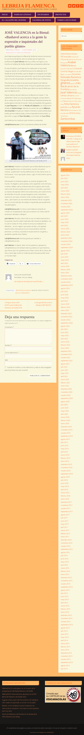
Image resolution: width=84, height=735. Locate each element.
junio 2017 (64, 521)
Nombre (8, 345)
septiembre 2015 (67, 587)
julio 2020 (64, 405)
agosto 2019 (65, 439)
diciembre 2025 (66, 200)
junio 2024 (64, 257)
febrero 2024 (65, 269)
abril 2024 (64, 263)
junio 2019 (64, 445)
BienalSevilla (11, 53)
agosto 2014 (65, 628)
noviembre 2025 (66, 203)
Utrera (72, 113)
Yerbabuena (64, 116)
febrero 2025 (65, 232)
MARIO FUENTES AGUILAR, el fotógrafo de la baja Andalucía (73, 152)
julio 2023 (64, 291)
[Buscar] (79, 36)
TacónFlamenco (73, 110)
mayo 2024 (65, 260)
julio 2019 (64, 442)
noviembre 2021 (66, 354)
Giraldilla (74, 80)
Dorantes (76, 74)
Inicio (68, 158)
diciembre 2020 (66, 389)
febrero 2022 (65, 345)
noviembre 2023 (66, 279)
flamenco (76, 77)
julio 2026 (64, 178)
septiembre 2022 (67, 323)
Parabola (42, 732)
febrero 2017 (65, 533)
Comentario (9, 327)
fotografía (65, 80)
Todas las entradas (23, 53)
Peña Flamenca (71, 104)
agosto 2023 (65, 288)
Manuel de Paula (72, 98)
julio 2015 (64, 593)
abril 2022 (64, 339)
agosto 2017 (65, 515)
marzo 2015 (65, 606)
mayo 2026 (65, 185)
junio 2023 (64, 295)
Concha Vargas (67, 71)
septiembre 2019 (67, 436)
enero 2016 (65, 574)
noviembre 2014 (66, 618)
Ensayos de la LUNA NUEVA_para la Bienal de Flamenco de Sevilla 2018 (13, 305)
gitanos (65, 83)
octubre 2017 (65, 508)
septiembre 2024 (67, 247)
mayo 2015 (65, 599)
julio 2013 (64, 669)
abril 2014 (64, 640)
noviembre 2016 (66, 543)
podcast (64, 107)
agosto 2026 (65, 175)
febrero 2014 (65, 647)
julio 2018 (64, 480)
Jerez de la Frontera (69, 88)
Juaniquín (79, 93)
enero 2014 (65, 650)
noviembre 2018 (66, 467)
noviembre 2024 (66, 241)
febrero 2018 (65, 496)
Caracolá (78, 68)
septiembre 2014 (67, 625)
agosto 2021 (65, 364)
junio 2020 (64, 408)
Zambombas (68, 118)
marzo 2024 (65, 266)
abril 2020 (64, 414)
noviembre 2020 (66, 392)
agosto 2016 (65, 552)
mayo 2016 (65, 562)
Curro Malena (68, 74)
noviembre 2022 (66, 317)
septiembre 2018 (67, 474)
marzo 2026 (65, 191)
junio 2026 (64, 181)
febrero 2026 (65, 194)
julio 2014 (64, 631)
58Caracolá (72, 59)
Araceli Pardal (14, 50)
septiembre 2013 (67, 662)
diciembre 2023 (66, 276)
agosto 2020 (65, 401)
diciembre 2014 (66, 615)
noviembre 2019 (66, 430)
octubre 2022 (65, 320)
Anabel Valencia (68, 63)
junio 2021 (64, 370)
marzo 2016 (65, 568)
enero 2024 (65, 273)
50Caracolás (66, 56)
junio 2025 (64, 219)
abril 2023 (64, 301)
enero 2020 (65, 423)
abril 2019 (64, 452)
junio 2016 (64, 559)
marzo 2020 (65, 417)
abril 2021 (64, 376)
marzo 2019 (65, 455)
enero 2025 (65, 235)
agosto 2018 (65, 477)
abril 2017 (64, 527)
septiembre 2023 (67, 285)
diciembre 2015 (66, 577)
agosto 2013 (65, 666)
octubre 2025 (65, 207)
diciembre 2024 (66, 238)
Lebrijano (70, 95)
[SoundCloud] (81, 6)
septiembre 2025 (67, 210)
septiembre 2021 (67, 361)
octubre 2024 (65, 244)
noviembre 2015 (66, 581)
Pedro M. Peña (72, 101)
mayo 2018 (65, 486)
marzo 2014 (65, 643)
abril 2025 (64, 225)
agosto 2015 (65, 590)
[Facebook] (77, 6)
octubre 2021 (65, 357)
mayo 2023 (65, 298)
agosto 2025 (65, 213)
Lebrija (63, 95)
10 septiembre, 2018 (29, 50)
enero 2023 (65, 310)
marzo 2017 (65, 530)
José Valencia (27, 290)
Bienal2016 (64, 69)
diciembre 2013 (66, 653)
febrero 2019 (65, 458)
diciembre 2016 (66, 540)
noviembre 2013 (66, 656)
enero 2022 (65, 348)
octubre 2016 (65, 546)
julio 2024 (64, 254)
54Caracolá (64, 59)
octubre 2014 (65, 622)
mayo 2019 (65, 449)
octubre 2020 (65, 395)
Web (6, 360)
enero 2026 (65, 197)
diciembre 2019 (66, 427)
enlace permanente (22, 293)
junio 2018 (64, 483)
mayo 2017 (65, 524)
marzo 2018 (65, 493)
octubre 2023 (65, 282)
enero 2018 (65, 499)
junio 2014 (64, 634)
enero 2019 (65, 461)
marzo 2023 (65, 304)
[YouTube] (70, 6)
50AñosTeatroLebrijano (69, 54)
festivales (65, 77)
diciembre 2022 (66, 313)
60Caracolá (64, 63)
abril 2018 (64, 489)
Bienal (73, 65)
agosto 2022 (65, 326)
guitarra (73, 83)
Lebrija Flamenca (28, 5)
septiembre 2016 (67, 549)
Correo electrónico (12, 353)
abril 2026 (64, 188)
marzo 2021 (65, 379)
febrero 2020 (65, 420)
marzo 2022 (65, 342)
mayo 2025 (65, 222)
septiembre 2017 (67, 511)
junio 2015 (64, 596)
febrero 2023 (65, 307)
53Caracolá (75, 57)
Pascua (65, 101)
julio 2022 (64, 329)
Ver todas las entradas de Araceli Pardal (29, 281)
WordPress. (50, 732)
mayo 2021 (65, 373)
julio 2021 (64, 367)
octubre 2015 (65, 584)
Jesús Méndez (73, 89)
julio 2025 (64, 216)
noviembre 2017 (66, 505)
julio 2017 (64, 518)
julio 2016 (64, 555)
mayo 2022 (65, 335)
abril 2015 (64, 603)
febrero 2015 (65, 609)
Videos (77, 113)
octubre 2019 (65, 433)
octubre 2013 (65, 659)
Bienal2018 (19, 290)
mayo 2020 (65, 411)
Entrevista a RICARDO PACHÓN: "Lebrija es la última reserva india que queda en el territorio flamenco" (74, 141)
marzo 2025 (65, 229)
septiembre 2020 (67, 398)
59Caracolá (78, 59)
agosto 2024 (65, 251)
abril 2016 (64, 565)
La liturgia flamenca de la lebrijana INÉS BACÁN (43, 303)
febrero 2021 (65, 383)
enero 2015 (65, 612)
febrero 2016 (65, 571)
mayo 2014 (65, 637)
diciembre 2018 (66, 464)
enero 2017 (65, 537)
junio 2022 (64, 332)
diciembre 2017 (66, 502)
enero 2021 (65, 386)
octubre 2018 (65, 471)
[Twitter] (73, 6)
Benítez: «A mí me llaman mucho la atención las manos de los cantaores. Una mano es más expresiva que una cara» (20, 708)
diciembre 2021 (66, 351)
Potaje (70, 107)
